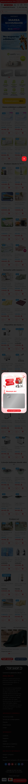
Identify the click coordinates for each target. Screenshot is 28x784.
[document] (14, 392)
